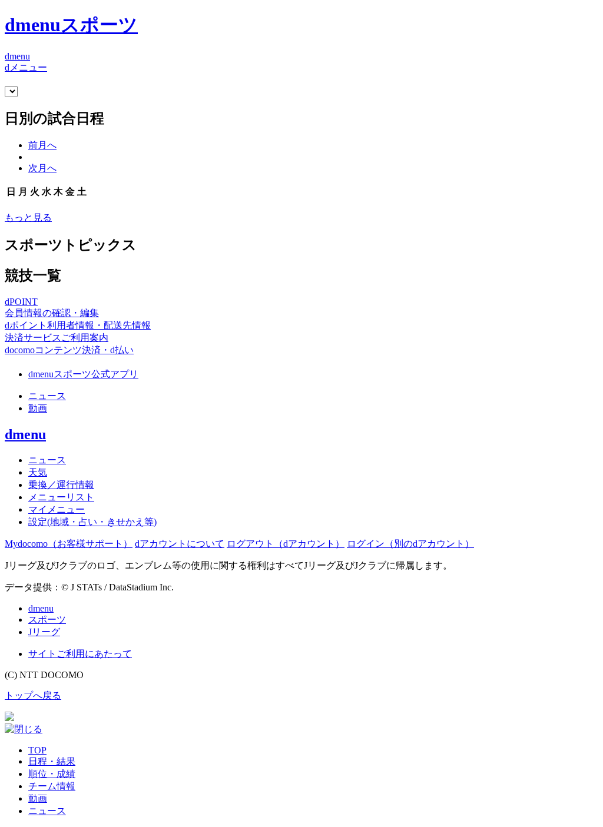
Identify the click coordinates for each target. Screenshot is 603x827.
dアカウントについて (179, 544)
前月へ (42, 145)
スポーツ (47, 620)
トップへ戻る (33, 695)
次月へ (42, 168)
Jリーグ (44, 632)
